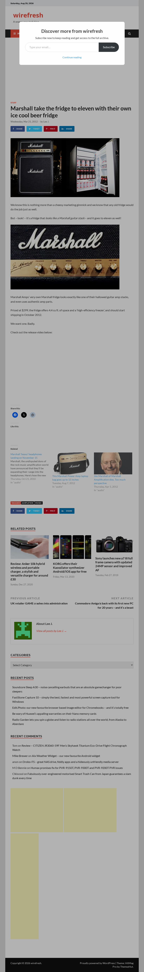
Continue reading (72, 57)
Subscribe (109, 47)
